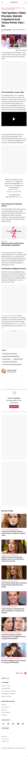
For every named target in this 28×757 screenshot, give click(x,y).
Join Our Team (5, 707)
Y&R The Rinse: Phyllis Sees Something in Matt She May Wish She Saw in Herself (13, 585)
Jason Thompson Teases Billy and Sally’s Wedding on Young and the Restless (12, 611)
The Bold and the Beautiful (8, 693)
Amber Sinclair (7, 30)
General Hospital (5, 688)
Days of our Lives (5, 685)
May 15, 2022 (18, 197)
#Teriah (13, 181)
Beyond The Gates (6, 696)
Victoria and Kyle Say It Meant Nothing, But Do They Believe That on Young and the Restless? (13, 636)
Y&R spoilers (17, 324)
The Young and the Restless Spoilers (11, 364)
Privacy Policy (4, 736)
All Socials (5, 728)
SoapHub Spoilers (18, 359)
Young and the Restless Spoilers (10, 356)
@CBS (12, 185)
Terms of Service (5, 738)
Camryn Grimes (6, 359)
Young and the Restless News (9, 607)
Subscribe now (14, 406)
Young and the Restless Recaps (9, 581)
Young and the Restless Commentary (11, 633)
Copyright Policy (5, 741)
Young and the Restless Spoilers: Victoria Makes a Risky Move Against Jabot (13, 533)
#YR (22, 183)
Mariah (16, 95)
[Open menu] (2, 2)
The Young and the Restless (9, 315)
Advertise (3, 710)
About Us (3, 704)
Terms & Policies (5, 712)
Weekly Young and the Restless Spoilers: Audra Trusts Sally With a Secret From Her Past (12, 559)
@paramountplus (13, 189)
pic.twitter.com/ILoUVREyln (14, 191)
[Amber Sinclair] (4, 371)
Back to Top (19, 673)
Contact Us (4, 715)
